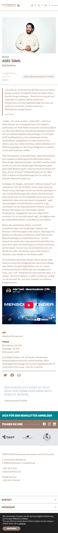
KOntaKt (7, 499)
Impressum (8, 507)
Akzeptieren (11, 528)
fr (45, 5)
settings (22, 523)
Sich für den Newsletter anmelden (27, 415)
